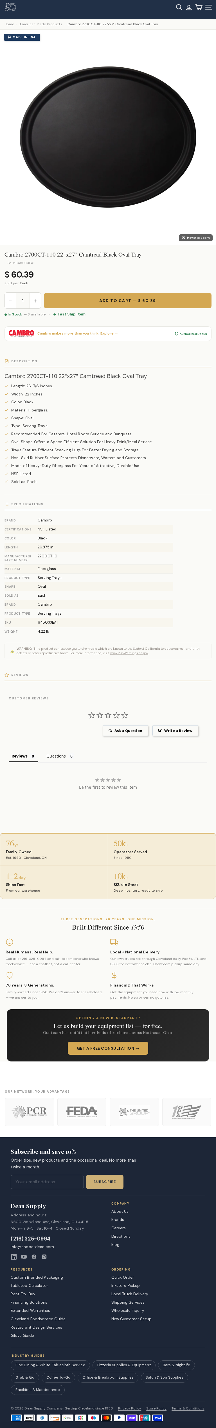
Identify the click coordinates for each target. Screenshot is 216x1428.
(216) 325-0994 (30, 1239)
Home (9, 24)
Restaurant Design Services (36, 1327)
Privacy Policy (129, 1408)
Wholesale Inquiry (127, 1310)
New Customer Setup (131, 1318)
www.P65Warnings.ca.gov (129, 653)
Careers (118, 1227)
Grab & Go (24, 1377)
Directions (120, 1236)
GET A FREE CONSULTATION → (108, 1048)
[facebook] (34, 1257)
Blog (115, 1244)
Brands (117, 1219)
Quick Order (122, 1277)
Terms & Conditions (188, 1408)
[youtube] (24, 1257)
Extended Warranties (30, 1310)
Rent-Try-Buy (23, 1293)
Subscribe (104, 1182)
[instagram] (44, 1257)
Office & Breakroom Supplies (108, 1377)
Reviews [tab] (20, 756)
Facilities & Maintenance (37, 1389)
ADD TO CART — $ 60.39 (127, 300)
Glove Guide (22, 1335)
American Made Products (40, 24)
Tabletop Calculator (29, 1285)
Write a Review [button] (178, 730)
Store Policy (156, 1408)
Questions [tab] (56, 756)
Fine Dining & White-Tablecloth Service (50, 1365)
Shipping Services (128, 1302)
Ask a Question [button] (128, 730)
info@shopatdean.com (32, 1246)
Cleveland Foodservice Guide (38, 1318)
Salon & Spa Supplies (164, 1377)
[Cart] (198, 7)
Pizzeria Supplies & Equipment (124, 1365)
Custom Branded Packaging (37, 1277)
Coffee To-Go (58, 1377)
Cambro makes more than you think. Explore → (77, 333)
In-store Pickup (125, 1285)
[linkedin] (14, 1257)
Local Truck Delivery (129, 1293)
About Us (120, 1211)
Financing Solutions (29, 1302)
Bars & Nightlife (176, 1365)
